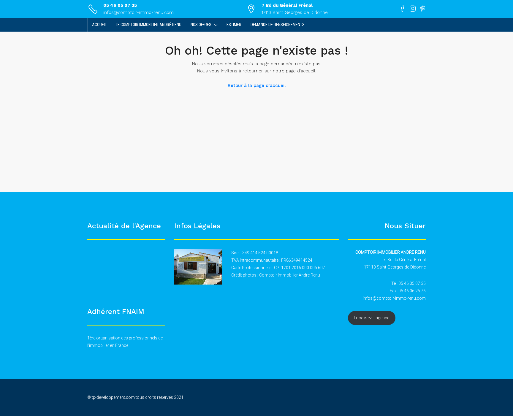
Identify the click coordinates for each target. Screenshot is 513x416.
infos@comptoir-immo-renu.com (138, 12)
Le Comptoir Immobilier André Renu (148, 24)
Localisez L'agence (371, 317)
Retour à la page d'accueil (257, 85)
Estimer (234, 24)
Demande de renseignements (278, 24)
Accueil (99, 24)
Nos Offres (201, 24)
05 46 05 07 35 (120, 5)
